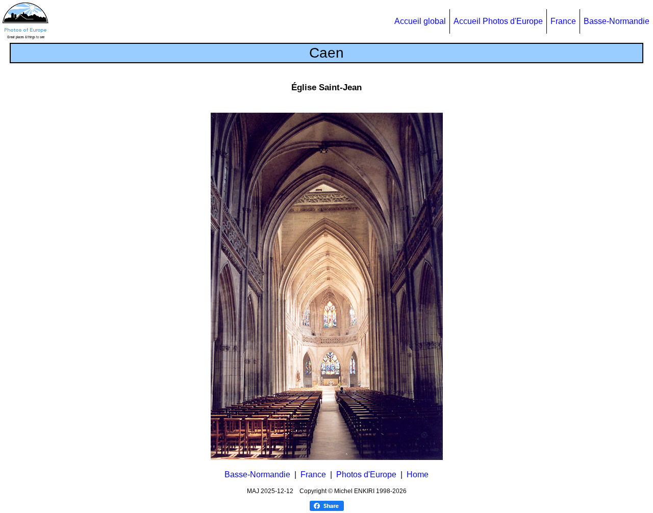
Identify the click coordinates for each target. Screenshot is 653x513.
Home (418, 474)
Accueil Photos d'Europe (498, 21)
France (563, 21)
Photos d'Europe (366, 474)
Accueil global (420, 21)
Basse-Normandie (616, 21)
